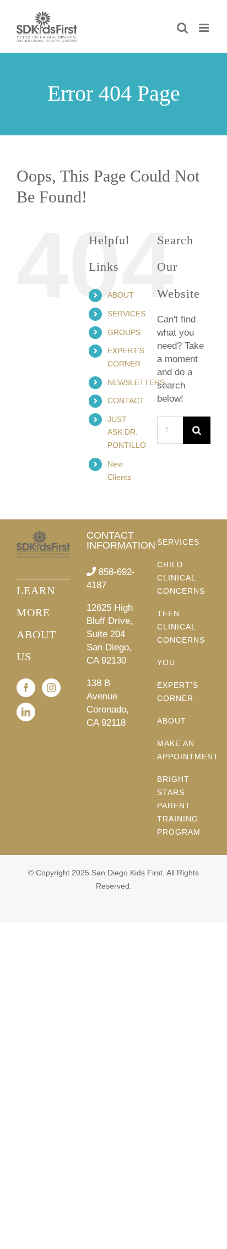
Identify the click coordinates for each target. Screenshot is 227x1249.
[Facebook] (26, 687)
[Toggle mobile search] (182, 28)
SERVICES (126, 313)
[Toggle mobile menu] (204, 28)
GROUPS (123, 332)
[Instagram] (51, 687)
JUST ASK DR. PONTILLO (126, 432)
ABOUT (120, 295)
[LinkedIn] (26, 712)
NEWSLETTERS (136, 382)
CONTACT (125, 400)
